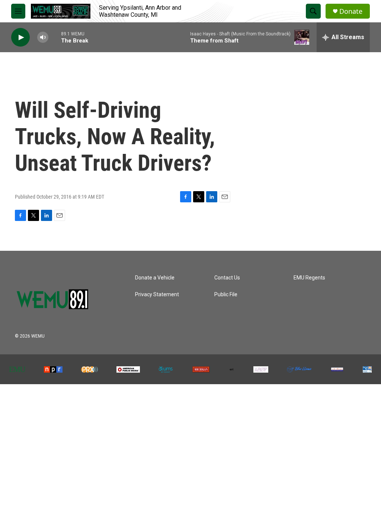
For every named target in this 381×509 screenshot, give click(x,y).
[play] (20, 37)
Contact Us (227, 278)
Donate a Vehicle (155, 278)
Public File (225, 294)
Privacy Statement (157, 294)
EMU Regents (309, 278)
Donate (350, 11)
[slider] (55, 37)
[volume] (42, 37)
